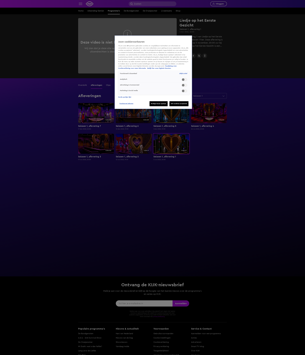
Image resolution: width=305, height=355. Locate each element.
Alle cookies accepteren (179, 103)
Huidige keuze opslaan (158, 103)
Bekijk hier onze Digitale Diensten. (159, 68)
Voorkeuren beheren (126, 103)
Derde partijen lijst (124, 97)
